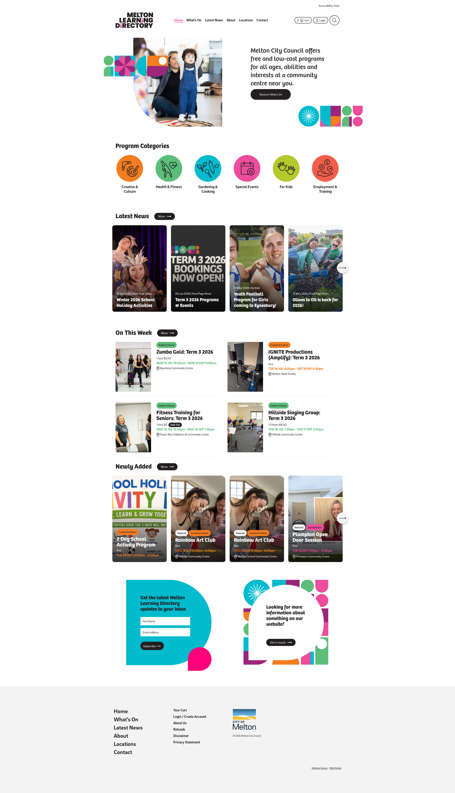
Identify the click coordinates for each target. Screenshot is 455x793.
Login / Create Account (189, 716)
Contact (262, 20)
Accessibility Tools (329, 5)
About (231, 20)
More (164, 216)
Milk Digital (335, 768)
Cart (303, 20)
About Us (180, 723)
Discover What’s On (270, 94)
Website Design (320, 768)
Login (322, 20)
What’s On (193, 20)
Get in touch (281, 642)
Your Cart (180, 710)
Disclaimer (181, 736)
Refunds (179, 729)
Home (178, 20)
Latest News (214, 20)
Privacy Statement (186, 742)
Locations (246, 20)
